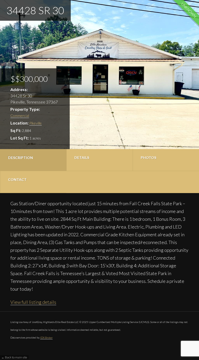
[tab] (33, 160)
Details (81, 157)
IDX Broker (46, 337)
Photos (148, 157)
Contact (17, 179)
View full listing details (33, 302)
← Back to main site (14, 357)
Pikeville (35, 123)
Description (20, 157)
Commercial (19, 115)
